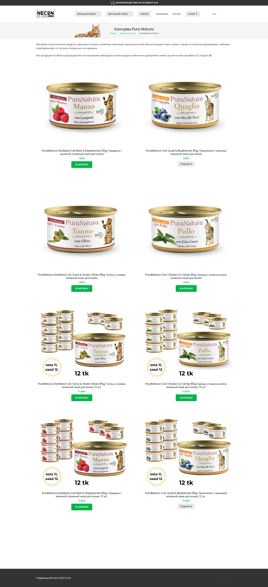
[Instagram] (182, 536)
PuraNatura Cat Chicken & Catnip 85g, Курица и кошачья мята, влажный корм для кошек (186, 276)
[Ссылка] (70, 13)
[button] (97, 14)
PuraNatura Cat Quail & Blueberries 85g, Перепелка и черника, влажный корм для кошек (186, 152)
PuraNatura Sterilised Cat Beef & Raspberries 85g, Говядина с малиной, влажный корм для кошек (82, 152)
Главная (112, 33)
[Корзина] (228, 14)
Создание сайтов (224, 578)
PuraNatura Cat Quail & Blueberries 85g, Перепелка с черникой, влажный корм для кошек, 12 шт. (186, 494)
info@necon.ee (117, 542)
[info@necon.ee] (107, 542)
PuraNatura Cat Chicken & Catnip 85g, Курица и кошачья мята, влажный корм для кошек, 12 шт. (186, 385)
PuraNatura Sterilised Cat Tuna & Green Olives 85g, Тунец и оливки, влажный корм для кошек (82, 276)
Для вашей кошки (128, 33)
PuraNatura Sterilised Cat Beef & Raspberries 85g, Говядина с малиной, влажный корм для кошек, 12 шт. (82, 494)
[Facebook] (175, 536)
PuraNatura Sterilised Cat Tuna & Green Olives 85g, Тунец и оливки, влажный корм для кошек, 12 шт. (82, 385)
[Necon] (45, 14)
